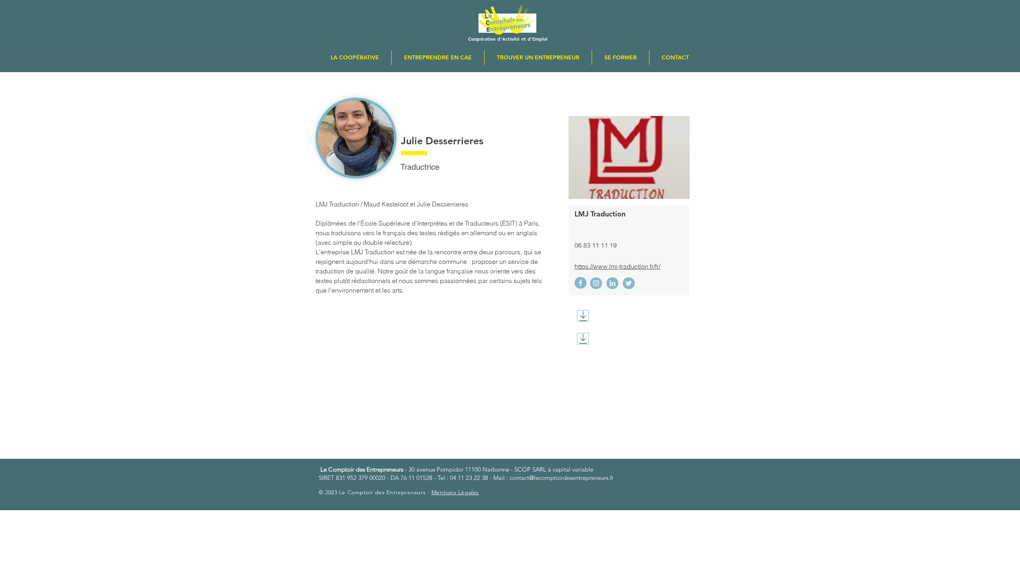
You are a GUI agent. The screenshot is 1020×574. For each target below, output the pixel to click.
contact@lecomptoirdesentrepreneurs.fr (562, 478)
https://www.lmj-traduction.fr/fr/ (617, 266)
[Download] (583, 316)
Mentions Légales (455, 492)
